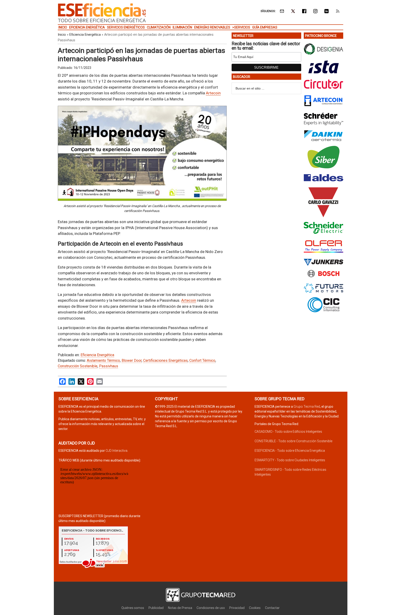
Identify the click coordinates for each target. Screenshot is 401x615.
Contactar (272, 608)
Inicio (62, 34)
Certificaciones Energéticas (165, 360)
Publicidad (156, 608)
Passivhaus (108, 366)
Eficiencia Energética (85, 34)
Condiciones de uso (211, 608)
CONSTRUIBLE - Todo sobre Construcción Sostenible (293, 441)
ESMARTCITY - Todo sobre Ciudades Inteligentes (290, 460)
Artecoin (213, 93)
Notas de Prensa (180, 608)
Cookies (255, 608)
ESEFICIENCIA (102, 12)
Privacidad (237, 608)
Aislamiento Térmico (103, 360)
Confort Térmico (202, 360)
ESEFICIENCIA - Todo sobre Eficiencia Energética (290, 450)
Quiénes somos (132, 608)
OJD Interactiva (116, 450)
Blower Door (132, 360)
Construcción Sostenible (77, 366)
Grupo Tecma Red (307, 406)
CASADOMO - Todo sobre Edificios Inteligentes (288, 431)
